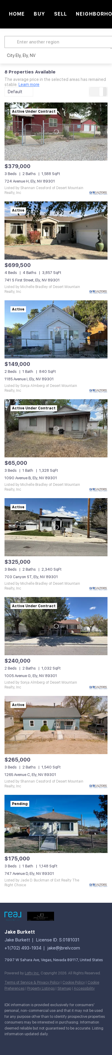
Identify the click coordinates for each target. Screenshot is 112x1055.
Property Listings (41, 988)
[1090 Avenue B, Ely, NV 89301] (56, 428)
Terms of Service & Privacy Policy (32, 982)
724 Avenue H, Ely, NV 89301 (29, 181)
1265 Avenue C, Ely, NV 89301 (30, 774)
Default (15, 91)
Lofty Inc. (32, 973)
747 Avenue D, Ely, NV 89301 (29, 873)
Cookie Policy (73, 982)
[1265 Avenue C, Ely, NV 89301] (56, 725)
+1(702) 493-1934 (23, 948)
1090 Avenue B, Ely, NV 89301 (30, 478)
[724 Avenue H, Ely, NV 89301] (56, 132)
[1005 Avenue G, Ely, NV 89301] (56, 626)
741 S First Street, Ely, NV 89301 (32, 280)
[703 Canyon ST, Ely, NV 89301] (56, 527)
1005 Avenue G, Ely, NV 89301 (30, 675)
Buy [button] (39, 14)
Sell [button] (60, 14)
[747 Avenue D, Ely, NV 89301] (56, 824)
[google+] (31, 1043)
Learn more (29, 84)
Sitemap (64, 988)
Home (17, 14)
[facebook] (7, 1043)
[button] (11, 42)
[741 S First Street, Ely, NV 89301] (56, 230)
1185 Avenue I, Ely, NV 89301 (29, 379)
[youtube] (19, 1043)
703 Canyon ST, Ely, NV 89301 (31, 577)
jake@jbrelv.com (63, 948)
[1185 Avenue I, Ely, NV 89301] (56, 329)
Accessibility (84, 988)
